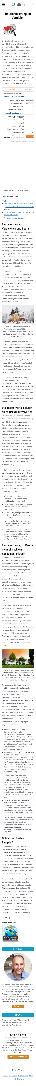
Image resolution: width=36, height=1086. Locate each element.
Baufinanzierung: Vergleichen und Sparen (19, 204)
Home (5, 1076)
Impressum (13, 1076)
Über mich (18, 1006)
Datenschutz (23, 1076)
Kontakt (20, 1079)
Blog (11, 485)
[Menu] (3, 5)
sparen (13, 277)
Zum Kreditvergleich (18, 1057)
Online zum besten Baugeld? (15, 218)
